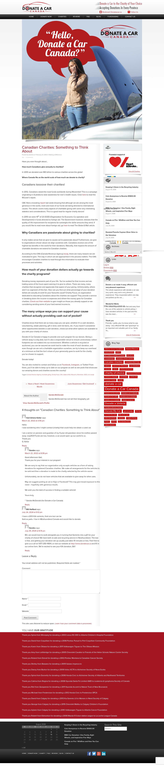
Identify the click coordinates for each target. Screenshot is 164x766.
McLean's (73, 374)
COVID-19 (133, 377)
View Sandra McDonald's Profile (36, 403)
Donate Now (46, 17)
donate (120, 380)
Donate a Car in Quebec (112, 400)
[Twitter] (94, 755)
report (42, 203)
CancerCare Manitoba (120, 366)
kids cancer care (123, 414)
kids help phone (110, 418)
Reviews (76, 17)
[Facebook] (89, 755)
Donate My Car (113, 411)
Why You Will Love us (114, 306)
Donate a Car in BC (111, 396)
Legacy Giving (131, 418)
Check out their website (40, 301)
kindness (121, 418)
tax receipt (91, 374)
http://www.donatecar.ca (81, 544)
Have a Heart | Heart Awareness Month (41, 385)
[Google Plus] (99, 755)
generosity (128, 411)
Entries (108, 268)
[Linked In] (103, 755)
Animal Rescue (132, 349)
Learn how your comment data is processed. (73, 623)
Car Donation (134, 366)
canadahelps (109, 358)
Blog (98, 17)
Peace (107, 421)
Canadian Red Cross (133, 362)
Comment (26, 568)
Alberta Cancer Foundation (114, 349)
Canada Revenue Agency (34, 374)
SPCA (114, 421)
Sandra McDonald (56, 395)
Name (25, 599)
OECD (85, 374)
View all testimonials (133, 335)
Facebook (66, 365)
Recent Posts (110, 209)
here (84, 195)
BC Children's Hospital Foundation (114, 355)
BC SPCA (130, 355)
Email (25, 605)
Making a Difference (55, 155)
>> (135, 297)
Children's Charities (134, 373)
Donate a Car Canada (121, 389)
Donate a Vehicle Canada (113, 407)
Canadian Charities (114, 362)
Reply (24, 446)
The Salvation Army (124, 421)
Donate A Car (37, 7)
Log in (106, 265)
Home (31, 17)
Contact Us (130, 17)
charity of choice (114, 373)
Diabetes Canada (110, 380)
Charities (62, 17)
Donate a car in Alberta (130, 393)
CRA (61, 374)
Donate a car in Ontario (128, 396)
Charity (42, 753)
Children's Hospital (111, 377)
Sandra (31, 155)
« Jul (23, 747)
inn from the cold (110, 415)
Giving (138, 411)
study (66, 254)
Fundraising (113, 17)
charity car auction (126, 369)
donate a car (113, 384)
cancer (107, 366)
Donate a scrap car (128, 400)
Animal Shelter (109, 352)
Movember (80, 374)
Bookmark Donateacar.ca (112, 12)
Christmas (123, 377)
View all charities (134, 171)
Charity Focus (55, 374)
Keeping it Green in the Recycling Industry (122, 187)
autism (118, 352)
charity (115, 369)
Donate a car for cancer (112, 393)
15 (51, 734)
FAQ (88, 17)
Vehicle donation (110, 425)
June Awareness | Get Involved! (81, 384)
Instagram (75, 365)
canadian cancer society (125, 358)
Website (25, 611)
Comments (110, 271)
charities (107, 369)
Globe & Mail (66, 374)
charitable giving (46, 374)
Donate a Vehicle (115, 403)
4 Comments (29, 157)
